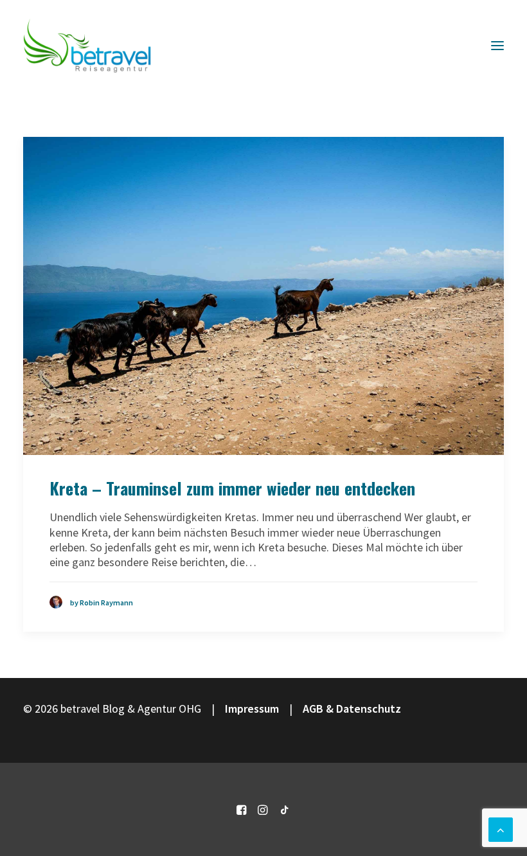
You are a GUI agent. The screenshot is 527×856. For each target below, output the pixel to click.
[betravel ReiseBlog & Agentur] (87, 45)
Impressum (252, 708)
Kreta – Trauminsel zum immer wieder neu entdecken (232, 488)
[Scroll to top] (500, 828)
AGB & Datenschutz (352, 708)
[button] (497, 45)
